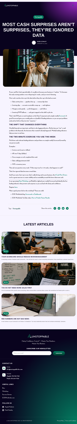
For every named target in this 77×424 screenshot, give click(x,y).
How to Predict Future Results (41, 198)
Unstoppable (16, 208)
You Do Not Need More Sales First (17, 288)
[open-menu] (73, 5)
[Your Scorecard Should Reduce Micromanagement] (38, 243)
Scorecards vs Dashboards (33, 194)
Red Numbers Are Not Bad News (15, 319)
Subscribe (59, 353)
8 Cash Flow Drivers (61, 175)
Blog (6, 251)
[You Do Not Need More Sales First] (38, 274)
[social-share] (55, 208)
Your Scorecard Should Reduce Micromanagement (24, 257)
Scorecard (62, 116)
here (16, 187)
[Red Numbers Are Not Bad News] (38, 305)
